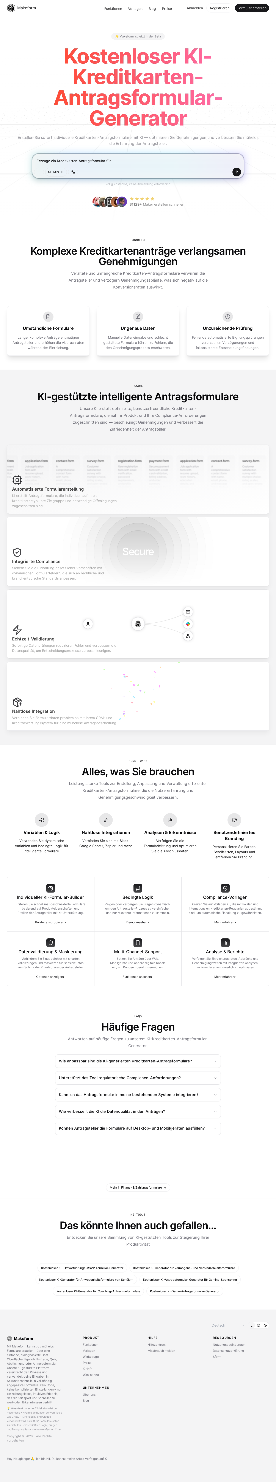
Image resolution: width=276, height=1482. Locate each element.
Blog (152, 8)
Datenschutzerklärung (228, 1350)
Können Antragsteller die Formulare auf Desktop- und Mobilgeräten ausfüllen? (132, 1128)
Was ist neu (91, 1375)
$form (217, 1356)
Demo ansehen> (137, 922)
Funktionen (113, 8)
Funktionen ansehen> (138, 976)
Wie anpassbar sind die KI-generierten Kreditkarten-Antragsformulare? (125, 1061)
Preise (167, 8)
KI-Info (87, 1368)
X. (106, 1458)
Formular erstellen (252, 8)
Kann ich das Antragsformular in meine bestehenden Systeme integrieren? (128, 1094)
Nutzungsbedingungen (229, 1344)
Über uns (89, 1394)
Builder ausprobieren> (50, 922)
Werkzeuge (91, 1356)
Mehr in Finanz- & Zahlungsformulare (138, 1187)
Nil (48, 1458)
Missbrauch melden (161, 1350)
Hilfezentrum (157, 1344)
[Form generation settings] (73, 172)
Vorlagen (135, 8)
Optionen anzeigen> (50, 976)
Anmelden (195, 8)
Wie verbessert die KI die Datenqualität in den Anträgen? (112, 1111)
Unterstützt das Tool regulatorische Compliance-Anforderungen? (120, 1078)
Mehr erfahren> (225, 922)
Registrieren (219, 8)
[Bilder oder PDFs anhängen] (39, 172)
